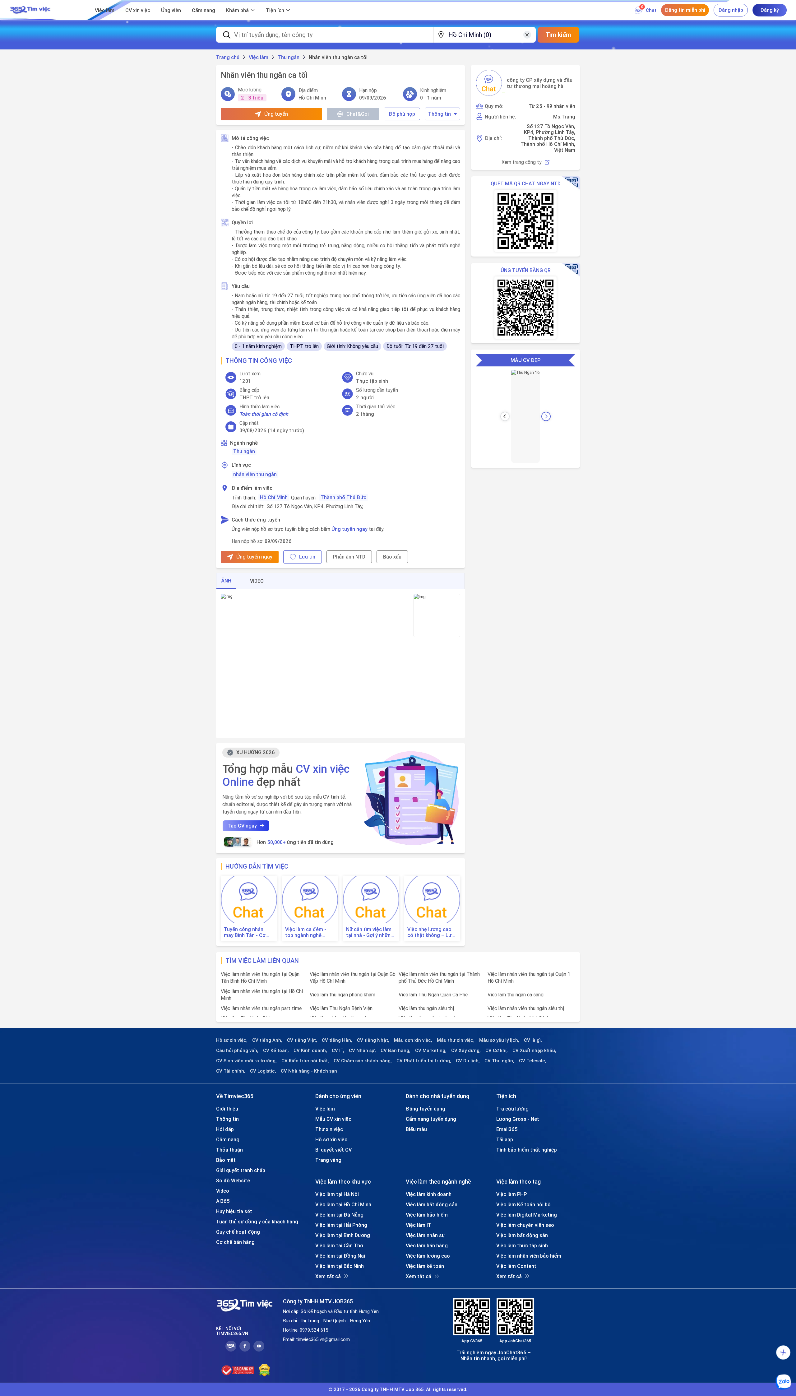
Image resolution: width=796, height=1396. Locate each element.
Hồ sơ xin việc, (232, 1040)
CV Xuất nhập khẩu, (534, 1050)
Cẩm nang (203, 10)
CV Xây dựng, (466, 1050)
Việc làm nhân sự (425, 1235)
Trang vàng (328, 1160)
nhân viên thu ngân (255, 474)
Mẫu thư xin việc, (455, 1040)
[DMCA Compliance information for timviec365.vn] (264, 1370)
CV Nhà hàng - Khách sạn (309, 1071)
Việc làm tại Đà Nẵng (339, 1214)
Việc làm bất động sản (431, 1204)
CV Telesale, (532, 1061)
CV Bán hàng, (395, 1050)
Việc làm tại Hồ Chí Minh (343, 1204)
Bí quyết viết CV (333, 1150)
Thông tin (439, 114)
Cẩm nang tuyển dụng (431, 1119)
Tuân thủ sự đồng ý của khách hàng (257, 1221)
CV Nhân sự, (362, 1050)
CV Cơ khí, (496, 1050)
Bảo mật (226, 1160)
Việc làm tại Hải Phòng (341, 1225)
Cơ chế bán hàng (235, 1242)
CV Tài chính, (230, 1071)
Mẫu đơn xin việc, (413, 1040)
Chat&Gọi (357, 114)
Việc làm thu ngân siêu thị (426, 1008)
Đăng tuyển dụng (425, 1108)
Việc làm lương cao (428, 1256)
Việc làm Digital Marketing (526, 1214)
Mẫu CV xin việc (333, 1119)
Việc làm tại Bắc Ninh (339, 1266)
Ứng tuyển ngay (349, 529)
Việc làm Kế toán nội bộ (523, 1204)
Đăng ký (769, 10)
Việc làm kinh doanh (428, 1194)
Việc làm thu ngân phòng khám (342, 994)
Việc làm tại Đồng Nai (340, 1256)
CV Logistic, (263, 1071)
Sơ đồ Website (233, 1180)
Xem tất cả (328, 1276)
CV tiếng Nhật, (373, 1040)
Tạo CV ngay (242, 826)
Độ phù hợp (402, 114)
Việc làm (104, 10)
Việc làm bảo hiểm (427, 1214)
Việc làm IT (418, 1225)
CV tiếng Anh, (267, 1040)
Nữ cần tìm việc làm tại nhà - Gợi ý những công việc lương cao (370, 932)
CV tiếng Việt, (302, 1040)
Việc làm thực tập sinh (522, 1245)
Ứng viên (171, 10)
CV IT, (338, 1050)
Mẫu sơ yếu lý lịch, (499, 1040)
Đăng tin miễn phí (685, 10)
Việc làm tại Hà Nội (337, 1194)
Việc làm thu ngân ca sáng (516, 994)
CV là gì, (533, 1040)
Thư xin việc (329, 1129)
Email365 (507, 1129)
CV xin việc (137, 10)
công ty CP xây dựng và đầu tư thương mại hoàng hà (539, 83)
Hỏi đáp (225, 1129)
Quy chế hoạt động (238, 1232)
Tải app (504, 1139)
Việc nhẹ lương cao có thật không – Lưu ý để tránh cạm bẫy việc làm (430, 932)
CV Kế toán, (276, 1050)
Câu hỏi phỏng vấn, (237, 1050)
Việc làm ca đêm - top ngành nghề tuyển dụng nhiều (305, 932)
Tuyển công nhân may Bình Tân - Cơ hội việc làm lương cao (245, 932)
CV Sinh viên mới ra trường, (246, 1061)
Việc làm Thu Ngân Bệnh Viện (341, 1008)
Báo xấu (392, 557)
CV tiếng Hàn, (337, 1040)
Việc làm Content (516, 1266)
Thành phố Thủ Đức (343, 497)
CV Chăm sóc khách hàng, (363, 1061)
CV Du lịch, (468, 1061)
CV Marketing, (431, 1050)
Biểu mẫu (416, 1129)
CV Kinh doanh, (310, 1050)
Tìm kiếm (558, 35)
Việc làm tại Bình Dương (342, 1235)
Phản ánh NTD (349, 557)
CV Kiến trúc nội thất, (305, 1061)
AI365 (223, 1201)
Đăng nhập (730, 10)
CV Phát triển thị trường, (423, 1061)
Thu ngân (244, 451)
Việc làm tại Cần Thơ (339, 1245)
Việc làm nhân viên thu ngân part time (261, 1008)
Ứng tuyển (276, 114)
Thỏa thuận (229, 1150)
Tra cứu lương (512, 1108)
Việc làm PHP (511, 1194)
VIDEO (257, 581)
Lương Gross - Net (517, 1119)
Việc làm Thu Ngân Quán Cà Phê (433, 994)
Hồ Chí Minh (274, 497)
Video (222, 1191)
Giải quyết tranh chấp (240, 1170)
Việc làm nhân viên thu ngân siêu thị (526, 1008)
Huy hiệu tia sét (234, 1211)
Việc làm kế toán (425, 1266)
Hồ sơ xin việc (331, 1139)
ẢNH (226, 580)
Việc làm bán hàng (427, 1245)
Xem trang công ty (522, 162)
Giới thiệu (227, 1108)
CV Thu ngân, (499, 1061)
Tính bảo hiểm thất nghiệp (526, 1150)
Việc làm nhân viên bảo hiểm (528, 1256)
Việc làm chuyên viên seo (525, 1225)
